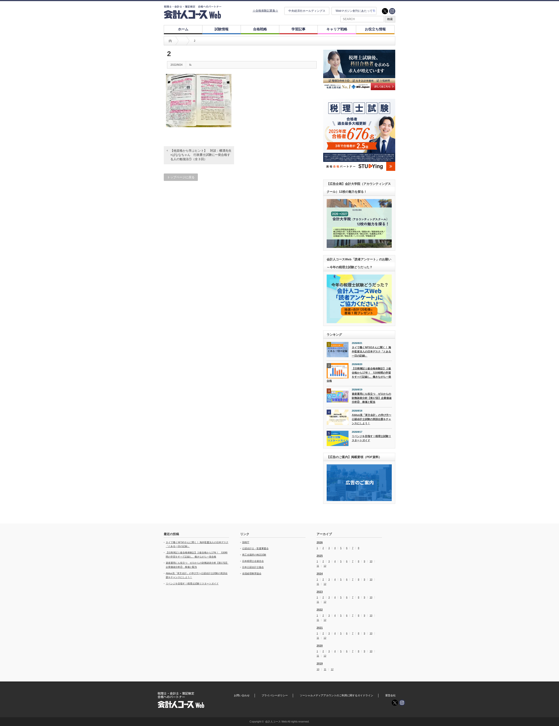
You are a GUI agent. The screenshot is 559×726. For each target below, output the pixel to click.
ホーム (183, 29)
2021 (320, 627)
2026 (320, 542)
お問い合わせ (242, 695)
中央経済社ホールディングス (306, 10)
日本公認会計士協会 (253, 567)
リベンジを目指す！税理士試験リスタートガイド (371, 438)
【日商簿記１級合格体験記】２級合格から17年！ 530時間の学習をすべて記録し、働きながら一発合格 (359, 374)
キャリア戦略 (336, 29)
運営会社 (390, 695)
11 (318, 566)
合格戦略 (260, 29)
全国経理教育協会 (251, 573)
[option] (359, 70)
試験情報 (222, 29)
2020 (320, 645)
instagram (392, 11)
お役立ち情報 (375, 29)
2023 (320, 591)
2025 (320, 555)
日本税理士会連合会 (253, 561)
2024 (320, 573)
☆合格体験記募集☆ (265, 10)
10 (371, 561)
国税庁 (245, 542)
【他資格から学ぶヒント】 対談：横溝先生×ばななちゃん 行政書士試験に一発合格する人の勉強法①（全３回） (200, 155)
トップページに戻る (181, 177)
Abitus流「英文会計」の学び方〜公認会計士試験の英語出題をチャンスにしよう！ (371, 419)
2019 (320, 663)
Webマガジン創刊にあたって (354, 10)
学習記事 (298, 29)
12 (325, 566)
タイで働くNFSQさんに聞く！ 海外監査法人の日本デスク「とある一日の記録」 (371, 351)
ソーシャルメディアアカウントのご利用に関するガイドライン (336, 695)
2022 (320, 609)
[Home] (170, 40)
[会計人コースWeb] (192, 17)
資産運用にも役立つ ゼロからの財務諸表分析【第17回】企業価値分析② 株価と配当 (372, 397)
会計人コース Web (276, 721)
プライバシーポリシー (275, 695)
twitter (385, 11)
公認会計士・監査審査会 (255, 548)
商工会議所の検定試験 (254, 554)
